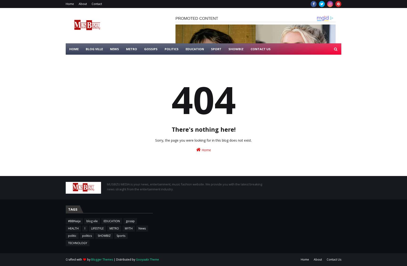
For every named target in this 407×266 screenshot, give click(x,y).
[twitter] (322, 4)
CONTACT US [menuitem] (261, 49)
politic (72, 236)
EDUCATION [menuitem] (195, 49)
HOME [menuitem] (74, 49)
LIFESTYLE (97, 228)
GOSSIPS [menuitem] (151, 49)
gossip (130, 221)
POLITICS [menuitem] (172, 49)
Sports (121, 236)
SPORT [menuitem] (216, 49)
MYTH (129, 228)
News (142, 228)
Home (70, 4)
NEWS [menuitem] (114, 49)
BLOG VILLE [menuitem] (94, 49)
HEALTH (73, 228)
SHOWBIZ (104, 236)
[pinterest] (338, 4)
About (83, 4)
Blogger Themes (102, 260)
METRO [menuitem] (131, 49)
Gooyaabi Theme (147, 260)
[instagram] (330, 4)
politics (87, 236)
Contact (97, 4)
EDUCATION (112, 221)
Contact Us (334, 260)
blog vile (92, 221)
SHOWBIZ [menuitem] (236, 49)
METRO (114, 228)
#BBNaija (74, 221)
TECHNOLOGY (77, 243)
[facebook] (314, 4)
